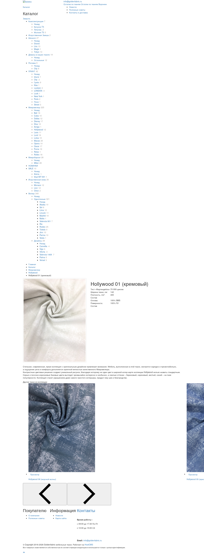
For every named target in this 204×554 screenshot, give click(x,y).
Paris (37, 99)
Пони (37, 101)
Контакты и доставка (78, 12)
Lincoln (44, 212)
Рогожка (32, 63)
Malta (43, 218)
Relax (37, 151)
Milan (38, 162)
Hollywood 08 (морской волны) (42, 479)
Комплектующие (36, 21)
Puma (38, 149)
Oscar (38, 146)
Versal (43, 260)
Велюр (33, 193)
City (36, 68)
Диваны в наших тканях (40, 54)
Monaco (39, 185)
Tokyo (38, 51)
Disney (38, 121)
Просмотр (34, 474)
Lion (37, 187)
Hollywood (40, 129)
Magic (37, 49)
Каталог (26, 7)
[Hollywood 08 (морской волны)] (107, 427)
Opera (38, 143)
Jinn (43, 232)
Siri (42, 207)
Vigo (42, 249)
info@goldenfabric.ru (92, 540)
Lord (37, 135)
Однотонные (42, 199)
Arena (38, 174)
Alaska (44, 204)
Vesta (43, 237)
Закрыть (26, 18)
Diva (37, 124)
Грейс (37, 82)
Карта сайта (61, 518)
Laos (37, 132)
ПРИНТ (33, 71)
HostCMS (89, 544)
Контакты (86, 510)
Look (37, 93)
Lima (43, 210)
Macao (38, 140)
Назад (37, 24)
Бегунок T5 (39, 26)
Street (37, 104)
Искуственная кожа (38, 179)
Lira (37, 46)
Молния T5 (40, 32)
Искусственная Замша (39, 35)
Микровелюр (36, 107)
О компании (33, 515)
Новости (73, 7)
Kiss (36, 85)
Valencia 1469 (47, 254)
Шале (37, 76)
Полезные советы (77, 9)
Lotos (38, 137)
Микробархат (35, 157)
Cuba (38, 115)
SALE (32, 168)
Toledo (43, 229)
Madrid (44, 215)
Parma (44, 235)
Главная (32, 264)
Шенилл (33, 38)
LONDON (39, 90)
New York (39, 96)
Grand (37, 43)
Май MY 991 (40, 176)
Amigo (37, 126)
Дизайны (39, 240)
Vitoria (43, 251)
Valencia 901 (46, 221)
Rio (41, 224)
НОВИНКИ (33, 165)
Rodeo (44, 226)
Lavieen (38, 88)
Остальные (40, 60)
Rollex (38, 154)
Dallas (38, 118)
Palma (43, 257)
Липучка (39, 29)
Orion (37, 190)
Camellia (45, 246)
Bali (37, 112)
